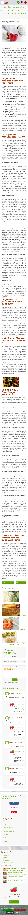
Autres (17, 21)
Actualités (5, 857)
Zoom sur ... (7, 841)
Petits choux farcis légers (18, 630)
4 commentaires (6, 23)
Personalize (10, 912)
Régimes (6, 834)
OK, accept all (9, 910)
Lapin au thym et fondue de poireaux (17, 643)
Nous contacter (14, 902)
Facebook (15, 803)
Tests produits (7, 838)
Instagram (15, 808)
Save (15, 812)
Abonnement (6, 860)
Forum (4, 859)
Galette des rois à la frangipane (17, 616)
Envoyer (14, 680)
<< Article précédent (8, 583)
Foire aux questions (8, 862)
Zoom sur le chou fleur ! (18, 602)
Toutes (5, 821)
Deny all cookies (20, 910)
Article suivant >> (20, 583)
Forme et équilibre (8, 828)
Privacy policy (18, 912)
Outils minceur (6, 855)
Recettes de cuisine (9, 831)
